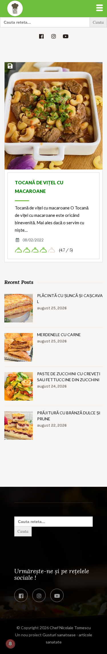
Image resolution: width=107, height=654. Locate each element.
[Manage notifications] (10, 643)
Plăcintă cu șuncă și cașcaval (70, 298)
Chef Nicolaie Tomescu (70, 627)
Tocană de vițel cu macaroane (39, 187)
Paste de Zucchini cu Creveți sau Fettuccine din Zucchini (68, 376)
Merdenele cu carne (59, 334)
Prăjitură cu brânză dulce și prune (68, 415)
